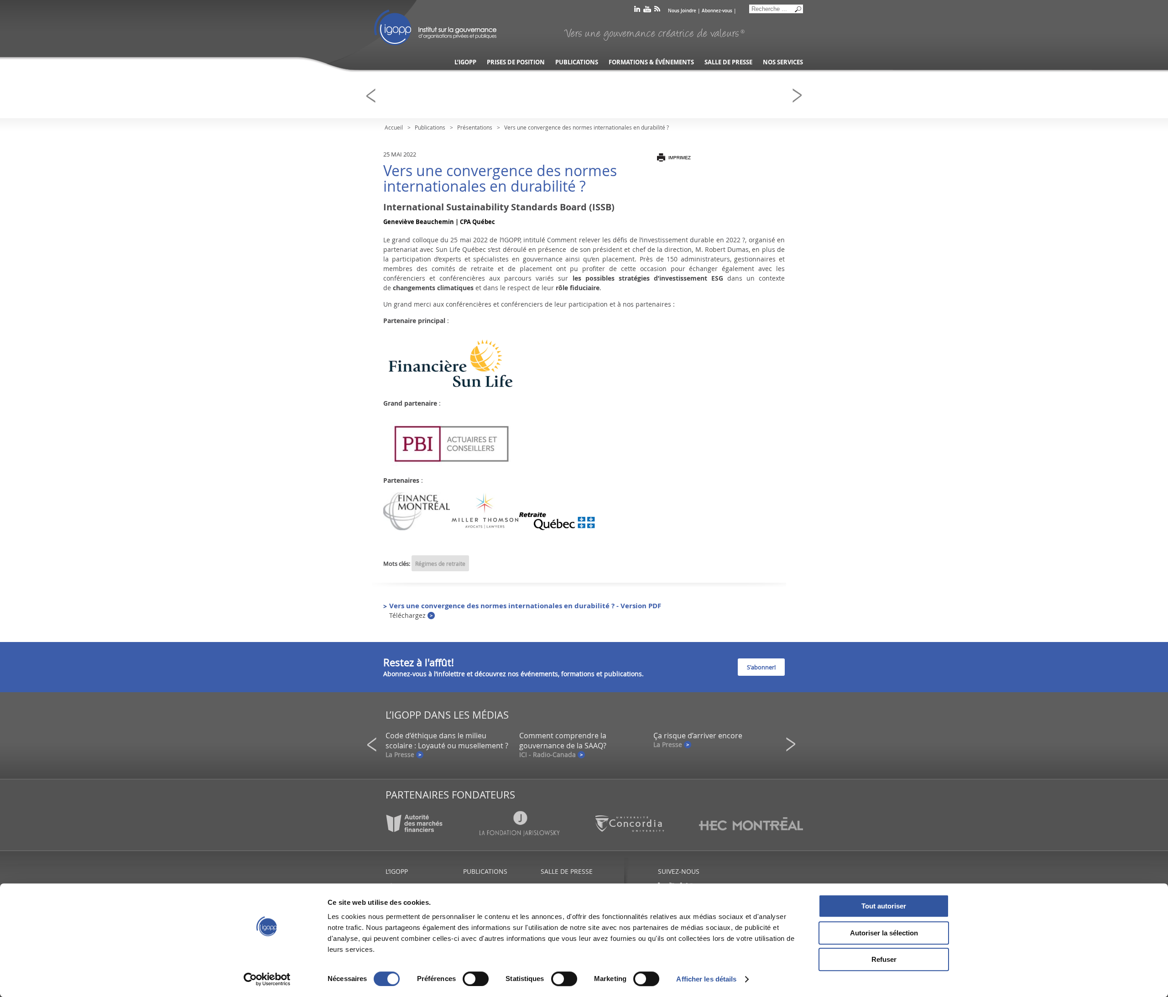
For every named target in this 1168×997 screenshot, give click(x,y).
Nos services (783, 62)
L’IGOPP (465, 62)
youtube (647, 11)
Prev (373, 96)
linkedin (637, 11)
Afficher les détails (706, 979)
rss (657, 11)
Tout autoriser (883, 906)
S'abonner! (761, 667)
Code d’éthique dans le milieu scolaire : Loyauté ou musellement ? (447, 741)
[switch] (476, 978)
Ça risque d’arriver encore (697, 736)
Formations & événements (651, 62)
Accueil (394, 127)
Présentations (474, 127)
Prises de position (516, 62)
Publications (576, 62)
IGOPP (435, 27)
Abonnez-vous (717, 11)
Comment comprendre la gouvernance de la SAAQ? (562, 741)
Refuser (884, 959)
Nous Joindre (682, 11)
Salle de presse (728, 62)
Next (800, 96)
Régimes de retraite (440, 563)
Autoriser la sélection (884, 933)
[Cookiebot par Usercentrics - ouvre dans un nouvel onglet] (267, 979)
